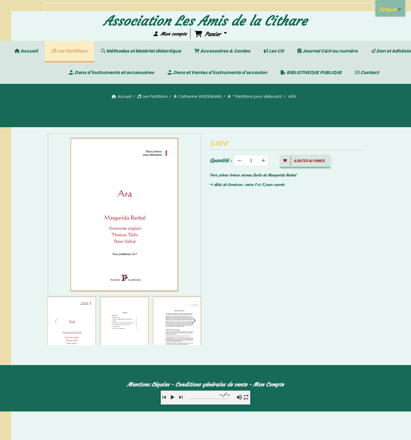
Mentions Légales (148, 384)
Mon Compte (268, 384)
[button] (193, 321)
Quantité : (221, 160)
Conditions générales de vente (211, 384)
